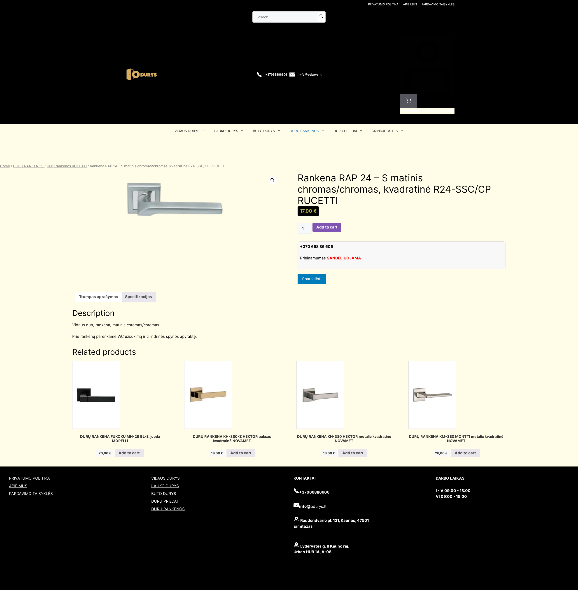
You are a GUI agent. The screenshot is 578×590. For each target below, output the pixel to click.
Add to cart (327, 227)
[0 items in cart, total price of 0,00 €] (408, 101)
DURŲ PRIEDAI (345, 131)
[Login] (427, 91)
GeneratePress (311, 587)
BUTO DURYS (264, 131)
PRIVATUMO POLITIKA (383, 4)
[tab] (98, 297)
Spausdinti (311, 279)
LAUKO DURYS (226, 131)
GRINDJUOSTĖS (385, 131)
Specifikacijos (138, 296)
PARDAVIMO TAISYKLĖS (438, 4)
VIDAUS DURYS (187, 131)
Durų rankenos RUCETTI (67, 166)
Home (5, 166)
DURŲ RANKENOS (304, 131)
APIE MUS (410, 4)
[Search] (321, 16)
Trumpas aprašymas (98, 296)
